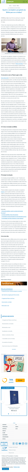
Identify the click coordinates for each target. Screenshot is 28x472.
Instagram (23, 443)
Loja (16, 428)
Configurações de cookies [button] (7, 467)
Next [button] (25, 401)
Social (4, 438)
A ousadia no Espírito (7, 342)
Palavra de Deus (19, 63)
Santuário (5, 434)
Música (4, 430)
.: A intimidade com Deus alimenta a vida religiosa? (12, 218)
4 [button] (17, 414)
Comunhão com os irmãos (8, 338)
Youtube (20, 443)
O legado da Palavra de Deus (9, 320)
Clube (4, 432)
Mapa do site (11, 452)
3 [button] (14, 414)
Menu (24, 1)
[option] (14, 401)
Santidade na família (7, 331)
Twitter (17, 443)
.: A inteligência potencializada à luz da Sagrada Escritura (13, 216)
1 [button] (9, 414)
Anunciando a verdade (7, 323)
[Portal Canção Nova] (3, 1)
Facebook (14, 443)
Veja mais (14, 349)
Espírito (3, 191)
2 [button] (11, 414)
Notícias (4, 428)
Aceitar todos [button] (5, 469)
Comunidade (5, 436)
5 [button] (19, 414)
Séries (10, 5)
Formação (5, 426)
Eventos (4, 424)
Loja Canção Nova (8, 388)
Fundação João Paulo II (13, 447)
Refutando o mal (6, 327)
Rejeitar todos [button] (17, 467)
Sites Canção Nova (26, 1)
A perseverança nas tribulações (10, 346)
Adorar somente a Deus (8, 334)
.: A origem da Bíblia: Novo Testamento (9, 214)
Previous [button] (2, 401)
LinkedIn (26, 443)
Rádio (16, 426)
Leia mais (4, 465)
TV (16, 424)
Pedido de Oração (12, 450)
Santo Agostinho (4, 77)
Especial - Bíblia (16, 5)
